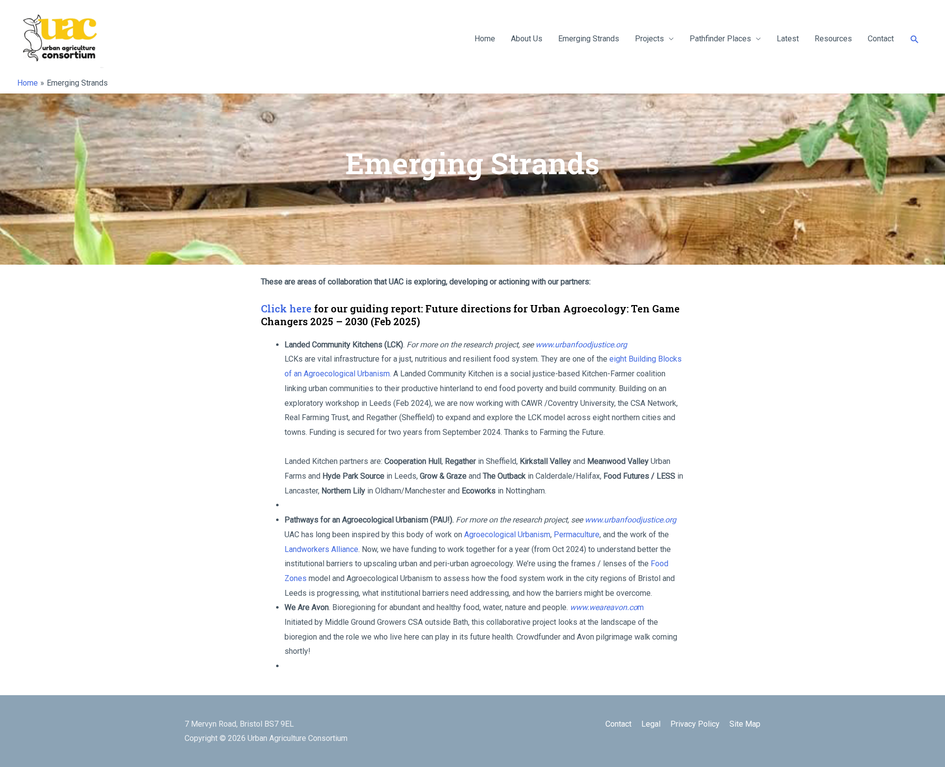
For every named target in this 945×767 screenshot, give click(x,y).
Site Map (744, 724)
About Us (526, 38)
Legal (651, 724)
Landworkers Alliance (321, 549)
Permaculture (576, 534)
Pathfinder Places (720, 38)
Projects (649, 38)
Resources (833, 38)
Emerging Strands (588, 38)
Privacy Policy (695, 724)
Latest (788, 38)
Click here (286, 308)
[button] (915, 39)
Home (484, 38)
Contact (881, 38)
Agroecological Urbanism (507, 534)
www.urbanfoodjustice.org (581, 344)
